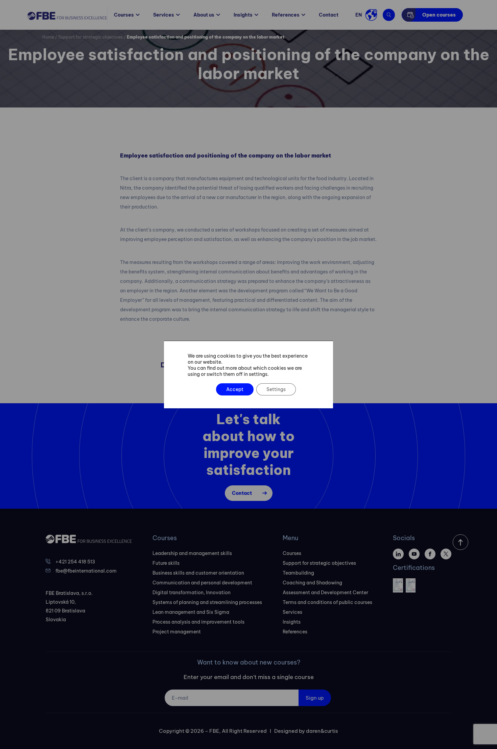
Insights (243, 15)
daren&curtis (322, 731)
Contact (328, 15)
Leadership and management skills (192, 553)
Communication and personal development (202, 583)
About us (203, 15)
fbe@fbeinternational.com (86, 571)
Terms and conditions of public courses (327, 602)
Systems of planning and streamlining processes (207, 602)
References (286, 15)
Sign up (315, 698)
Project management (176, 632)
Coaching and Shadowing (312, 583)
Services (163, 15)
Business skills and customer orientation (198, 573)
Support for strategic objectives (90, 37)
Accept (234, 389)
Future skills (166, 563)
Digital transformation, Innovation (191, 592)
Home (48, 37)
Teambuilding (298, 573)
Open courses (439, 15)
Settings (276, 389)
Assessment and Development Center (325, 592)
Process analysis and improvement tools (198, 622)
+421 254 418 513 (75, 562)
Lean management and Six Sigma (190, 612)
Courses (124, 15)
